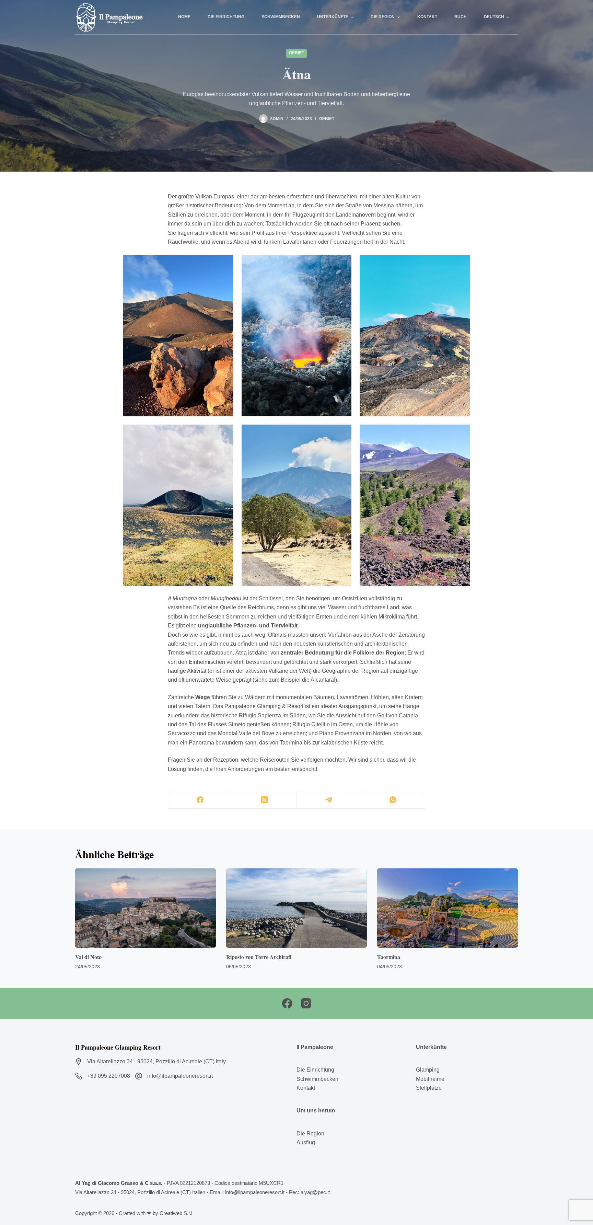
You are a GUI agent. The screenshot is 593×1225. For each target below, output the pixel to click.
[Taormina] (447, 908)
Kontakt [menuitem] (427, 16)
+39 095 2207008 (108, 1076)
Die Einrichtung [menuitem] (226, 16)
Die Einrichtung (315, 1070)
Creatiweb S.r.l (176, 1213)
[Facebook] (200, 800)
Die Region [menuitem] (383, 16)
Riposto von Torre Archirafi (258, 957)
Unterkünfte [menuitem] (332, 16)
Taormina (388, 957)
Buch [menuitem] (460, 16)
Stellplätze (429, 1088)
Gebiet (296, 52)
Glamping (428, 1070)
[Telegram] (329, 800)
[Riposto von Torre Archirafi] (296, 908)
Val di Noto (88, 957)
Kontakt (305, 1088)
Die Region (310, 1133)
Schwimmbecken (317, 1079)
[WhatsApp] (393, 800)
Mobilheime (430, 1079)
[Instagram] (306, 1003)
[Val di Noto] (145, 908)
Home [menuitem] (184, 16)
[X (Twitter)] (264, 800)
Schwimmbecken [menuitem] (280, 16)
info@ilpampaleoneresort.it (180, 1076)
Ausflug (305, 1142)
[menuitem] (496, 17)
